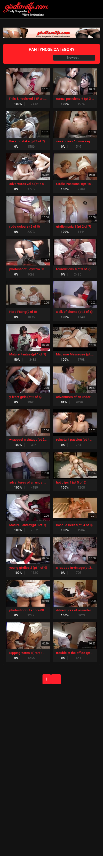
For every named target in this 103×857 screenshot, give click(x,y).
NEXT (56, 679)
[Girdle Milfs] (27, 9)
